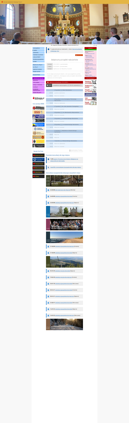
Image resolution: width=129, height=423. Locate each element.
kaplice (35, 50)
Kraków (91, 63)
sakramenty (35, 52)
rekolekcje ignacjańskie (38, 59)
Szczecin (79, 55)
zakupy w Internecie (37, 84)
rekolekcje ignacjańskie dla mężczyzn (64, 202)
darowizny (35, 80)
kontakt (35, 61)
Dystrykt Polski (36, 74)
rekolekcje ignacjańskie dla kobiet (63, 196)
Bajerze (91, 67)
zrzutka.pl (35, 87)
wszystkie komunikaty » (90, 78)
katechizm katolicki (37, 69)
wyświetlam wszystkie (91, 49)
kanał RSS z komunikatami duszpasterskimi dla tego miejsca (65, 167)
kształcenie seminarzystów (36, 90)
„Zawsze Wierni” (36, 57)
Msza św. (87, 73)
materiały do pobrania (38, 54)
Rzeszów (90, 55)
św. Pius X (35, 67)
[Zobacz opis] (64, 187)
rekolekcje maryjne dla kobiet (62, 271)
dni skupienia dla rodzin (90, 53)
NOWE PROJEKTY (37, 92)
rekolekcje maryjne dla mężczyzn (63, 277)
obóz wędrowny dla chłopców (62, 190)
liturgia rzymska (36, 71)
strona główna (36, 48)
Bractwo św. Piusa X (37, 64)
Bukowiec (90, 75)
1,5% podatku (36, 82)
